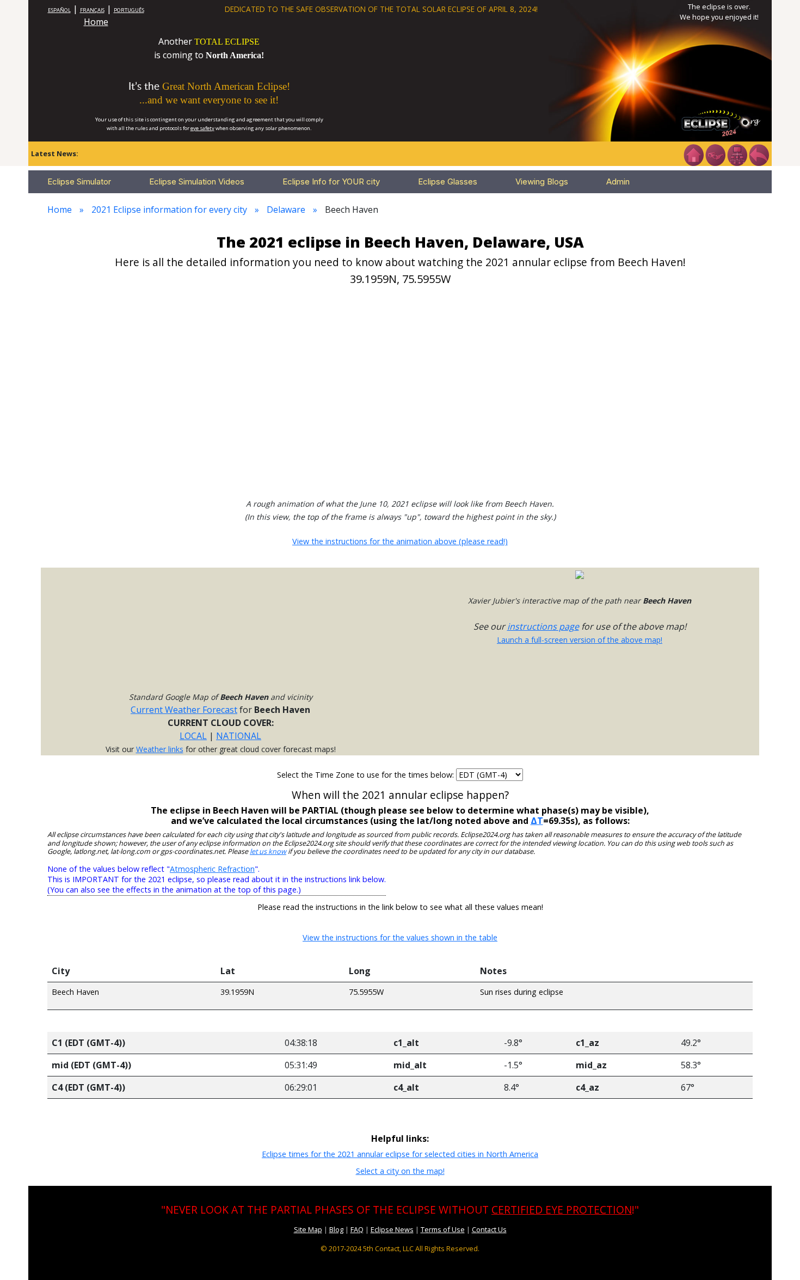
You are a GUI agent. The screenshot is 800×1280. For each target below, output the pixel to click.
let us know (268, 851)
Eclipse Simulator (79, 181)
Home (96, 22)
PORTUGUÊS (129, 10)
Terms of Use (443, 1229)
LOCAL (193, 736)
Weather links (159, 749)
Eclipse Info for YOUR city (331, 181)
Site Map (308, 1229)
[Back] (758, 154)
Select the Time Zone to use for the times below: (366, 775)
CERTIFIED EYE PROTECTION (561, 1209)
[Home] (693, 154)
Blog (336, 1229)
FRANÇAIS (92, 10)
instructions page (543, 626)
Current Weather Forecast (184, 710)
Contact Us (489, 1229)
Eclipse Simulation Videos (196, 181)
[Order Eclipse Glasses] (715, 154)
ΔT (537, 821)
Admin (618, 181)
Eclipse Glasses (447, 181)
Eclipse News (392, 1229)
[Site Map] (737, 154)
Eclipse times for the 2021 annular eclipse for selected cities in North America (400, 1154)
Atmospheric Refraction (212, 869)
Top (776, 1255)
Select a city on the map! (400, 1171)
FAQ (357, 1229)
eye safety (202, 128)
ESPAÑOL (59, 10)
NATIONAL (238, 736)
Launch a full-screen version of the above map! (579, 640)
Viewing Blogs (541, 181)
